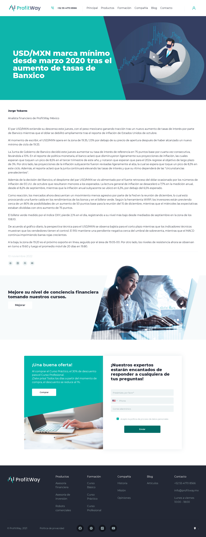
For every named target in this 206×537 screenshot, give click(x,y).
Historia (122, 483)
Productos (107, 8)
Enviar (142, 429)
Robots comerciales (63, 508)
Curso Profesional (94, 508)
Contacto (166, 8)
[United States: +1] (114, 401)
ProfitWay (25, 8)
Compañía (141, 8)
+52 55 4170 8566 (67, 8)
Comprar (44, 392)
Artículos (152, 483)
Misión (121, 490)
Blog (154, 8)
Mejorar (20, 305)
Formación (124, 8)
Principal (92, 8)
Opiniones (124, 497)
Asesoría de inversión (63, 496)
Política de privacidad (52, 528)
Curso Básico (91, 485)
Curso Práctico (92, 496)
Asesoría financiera (62, 485)
